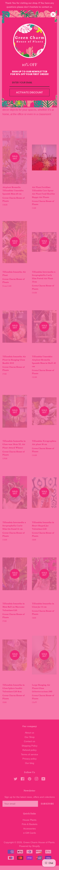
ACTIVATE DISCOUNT (29, 92)
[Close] (53, 14)
